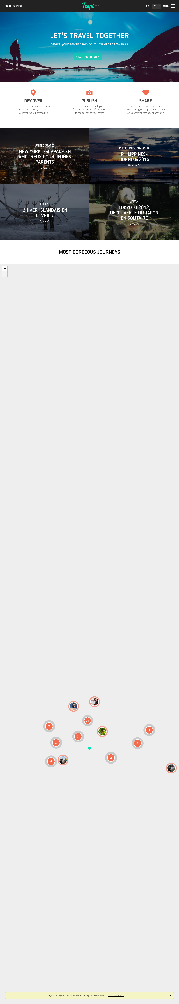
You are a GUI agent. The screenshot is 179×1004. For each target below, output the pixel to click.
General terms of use (116, 995)
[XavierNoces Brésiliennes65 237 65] (63, 760)
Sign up (17, 6)
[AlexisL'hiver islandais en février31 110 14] (73, 706)
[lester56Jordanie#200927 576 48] (102, 731)
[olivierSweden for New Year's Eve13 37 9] (94, 701)
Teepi (89, 6)
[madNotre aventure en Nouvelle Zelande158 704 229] (171, 768)
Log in (7, 6)
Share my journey (88, 57)
